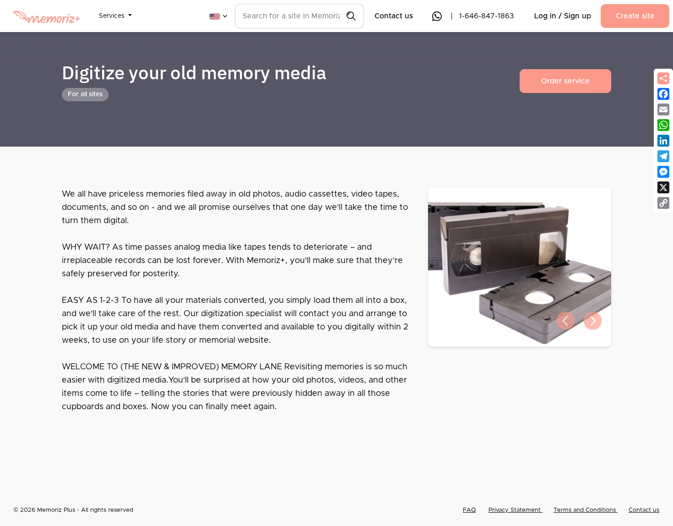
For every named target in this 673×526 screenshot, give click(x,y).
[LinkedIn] (663, 140)
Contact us (393, 16)
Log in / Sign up (562, 16)
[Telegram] (663, 156)
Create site (635, 16)
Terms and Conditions (586, 510)
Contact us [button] (644, 510)
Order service (565, 81)
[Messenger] (663, 172)
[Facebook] (663, 94)
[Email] (663, 109)
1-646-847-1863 (486, 16)
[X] (663, 187)
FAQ (469, 510)
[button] (115, 10)
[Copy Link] (663, 203)
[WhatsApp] (663, 125)
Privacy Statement (515, 510)
